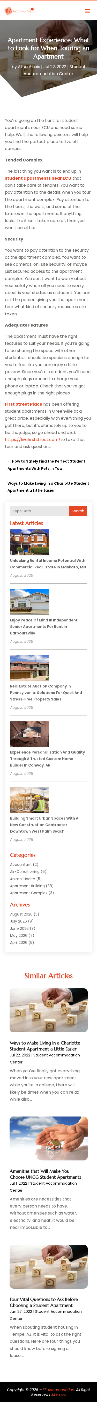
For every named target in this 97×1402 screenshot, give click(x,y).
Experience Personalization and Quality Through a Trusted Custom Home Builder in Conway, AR (47, 759)
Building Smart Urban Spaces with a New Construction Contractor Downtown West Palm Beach (44, 825)
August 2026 (21, 914)
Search (78, 511)
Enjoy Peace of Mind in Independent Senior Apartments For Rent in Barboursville (44, 627)
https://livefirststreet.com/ (33, 440)
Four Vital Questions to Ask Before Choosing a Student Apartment (44, 1302)
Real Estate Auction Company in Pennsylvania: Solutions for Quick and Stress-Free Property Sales (46, 693)
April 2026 (18, 942)
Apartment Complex (28, 892)
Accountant (21, 864)
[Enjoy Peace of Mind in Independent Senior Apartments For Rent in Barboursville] (29, 602)
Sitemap (58, 1394)
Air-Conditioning (25, 871)
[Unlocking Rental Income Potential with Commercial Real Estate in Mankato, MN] (29, 543)
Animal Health (22, 878)
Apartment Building (27, 885)
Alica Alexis (29, 67)
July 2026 (18, 921)
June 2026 (19, 928)
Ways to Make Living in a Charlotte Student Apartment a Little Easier (45, 1046)
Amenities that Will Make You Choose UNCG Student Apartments (45, 1174)
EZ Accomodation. (59, 1389)
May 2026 (18, 935)
